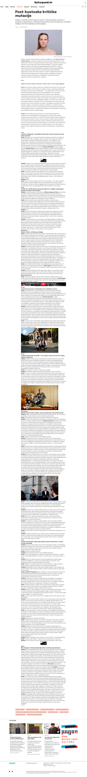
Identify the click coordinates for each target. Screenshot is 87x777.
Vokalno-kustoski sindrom (34, 714)
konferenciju (36, 651)
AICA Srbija (37, 264)
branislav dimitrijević (32, 709)
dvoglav (48, 59)
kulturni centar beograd (47, 709)
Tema (6, 6)
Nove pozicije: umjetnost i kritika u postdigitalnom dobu (31, 712)
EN (83, 6)
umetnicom (44, 663)
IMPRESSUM (12, 763)
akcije (25, 168)
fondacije (40, 362)
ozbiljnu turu (37, 151)
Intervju (20, 6)
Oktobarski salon (53, 712)
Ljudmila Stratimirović (62, 709)
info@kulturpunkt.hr (31, 763)
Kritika (12, 6)
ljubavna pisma (34, 580)
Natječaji (34, 6)
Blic (2, 6)
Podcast (42, 6)
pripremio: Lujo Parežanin (14, 752)
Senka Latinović (64, 712)
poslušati (60, 362)
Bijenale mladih (20, 709)
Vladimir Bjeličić (20, 714)
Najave (26, 6)
